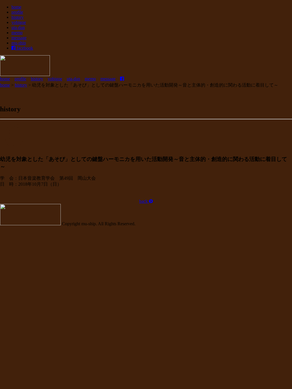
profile (17, 12)
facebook (24, 48)
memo (17, 32)
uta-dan (18, 27)
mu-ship (18, 42)
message (19, 37)
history (17, 17)
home (16, 7)
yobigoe (18, 22)
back (144, 201)
